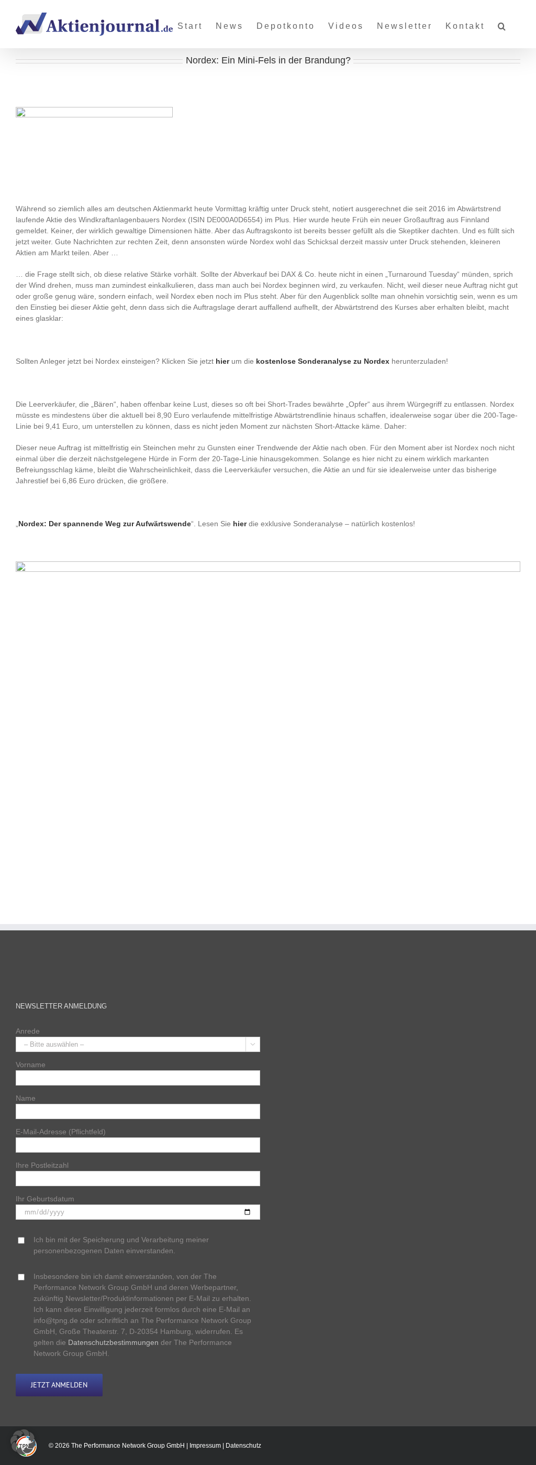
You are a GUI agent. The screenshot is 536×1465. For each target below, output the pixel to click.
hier (222, 361)
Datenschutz (243, 1446)
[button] (502, 22)
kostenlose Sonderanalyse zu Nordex (322, 361)
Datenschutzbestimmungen (113, 1342)
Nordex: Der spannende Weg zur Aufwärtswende (104, 523)
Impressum (205, 1446)
